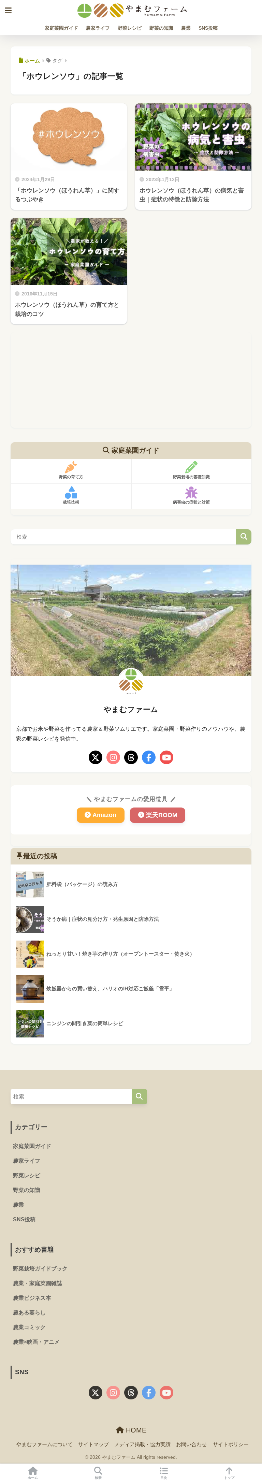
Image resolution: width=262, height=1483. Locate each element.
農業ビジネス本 (32, 1298)
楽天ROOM (161, 815)
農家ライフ (98, 28)
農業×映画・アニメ (36, 1342)
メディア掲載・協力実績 (142, 1444)
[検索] (139, 1096)
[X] (95, 757)
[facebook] (149, 757)
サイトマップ (93, 1444)
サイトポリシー (231, 1444)
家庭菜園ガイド (61, 28)
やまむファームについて (44, 1444)
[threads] (131, 757)
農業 (186, 28)
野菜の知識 (161, 28)
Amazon (104, 815)
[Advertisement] (131, 380)
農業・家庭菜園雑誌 (37, 1283)
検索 (243, 536)
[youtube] (166, 757)
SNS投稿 (208, 28)
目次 (163, 1478)
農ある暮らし (29, 1312)
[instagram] (113, 757)
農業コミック (29, 1327)
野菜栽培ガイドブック (40, 1268)
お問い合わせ (191, 1444)
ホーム (33, 1478)
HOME (135, 1430)
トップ (229, 1478)
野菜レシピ (130, 28)
